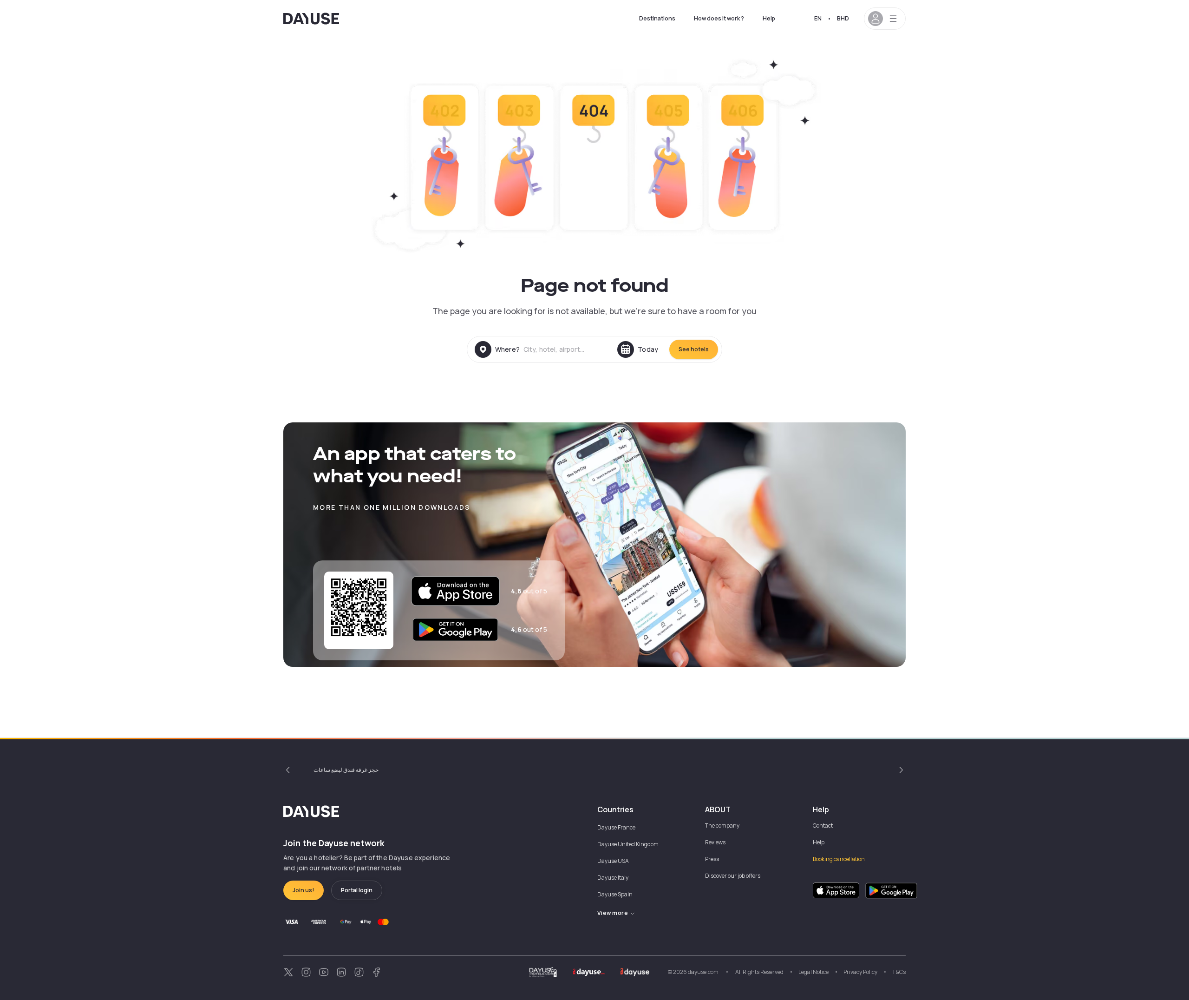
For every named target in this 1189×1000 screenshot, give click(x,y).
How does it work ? (719, 18)
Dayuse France (616, 827)
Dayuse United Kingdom (628, 844)
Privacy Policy (860, 972)
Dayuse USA (613, 861)
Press (712, 859)
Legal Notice (813, 972)
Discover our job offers (732, 876)
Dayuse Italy (612, 878)
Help (769, 18)
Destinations (657, 18)
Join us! (303, 890)
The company (722, 825)
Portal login (356, 890)
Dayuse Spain (615, 894)
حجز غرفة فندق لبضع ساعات (346, 770)
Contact (823, 825)
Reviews (715, 842)
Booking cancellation (839, 859)
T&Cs (899, 972)
